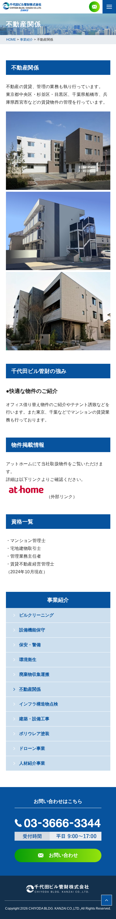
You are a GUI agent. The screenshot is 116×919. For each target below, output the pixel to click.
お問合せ (94, 6)
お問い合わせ (63, 855)
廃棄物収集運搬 (34, 674)
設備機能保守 (32, 630)
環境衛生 (27, 659)
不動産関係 (30, 689)
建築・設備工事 (34, 719)
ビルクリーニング (36, 615)
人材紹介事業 (32, 763)
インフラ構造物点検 (38, 704)
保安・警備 (30, 644)
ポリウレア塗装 (34, 733)
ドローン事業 (32, 748)
